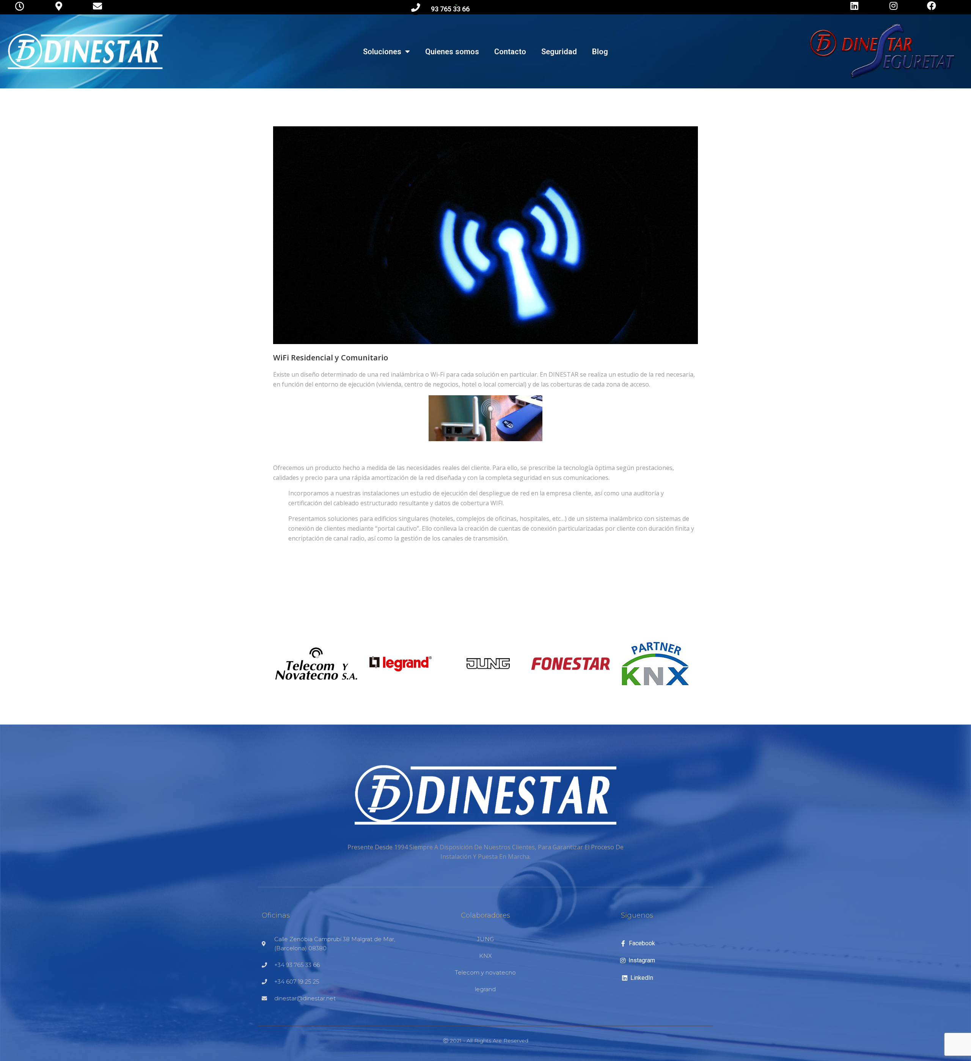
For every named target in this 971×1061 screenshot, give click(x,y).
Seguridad (559, 51)
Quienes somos (452, 51)
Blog (600, 51)
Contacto (510, 51)
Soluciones (382, 51)
